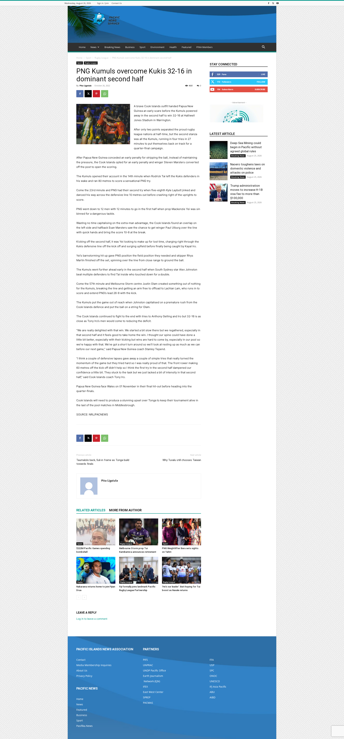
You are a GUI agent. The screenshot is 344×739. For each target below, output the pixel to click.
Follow (261, 81)
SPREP (146, 697)
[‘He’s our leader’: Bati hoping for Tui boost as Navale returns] (181, 570)
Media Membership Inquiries (93, 665)
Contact (80, 659)
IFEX (145, 686)
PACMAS (148, 702)
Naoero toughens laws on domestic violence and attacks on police (247, 168)
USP (212, 665)
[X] (273, 3)
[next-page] (84, 597)
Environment (157, 47)
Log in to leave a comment (91, 618)
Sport (142, 47)
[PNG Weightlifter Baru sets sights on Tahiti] (181, 531)
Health (173, 47)
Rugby (80, 582)
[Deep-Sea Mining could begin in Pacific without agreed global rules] (219, 150)
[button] (263, 47)
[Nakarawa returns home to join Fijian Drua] (95, 570)
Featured (186, 47)
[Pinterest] (96, 93)
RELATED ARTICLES (90, 510)
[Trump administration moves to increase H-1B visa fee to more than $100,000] (219, 193)
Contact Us (117, 3)
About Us (81, 670)
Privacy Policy (84, 676)
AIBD (212, 697)
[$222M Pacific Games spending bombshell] (95, 531)
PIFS (145, 659)
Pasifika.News (84, 726)
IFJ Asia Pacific (218, 686)
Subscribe (260, 89)
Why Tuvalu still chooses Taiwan (182, 460)
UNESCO (215, 681)
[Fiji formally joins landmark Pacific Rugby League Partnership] (138, 570)
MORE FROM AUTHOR (125, 510)
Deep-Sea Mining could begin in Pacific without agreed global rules (246, 147)
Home (82, 47)
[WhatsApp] (104, 93)
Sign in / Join (103, 3)
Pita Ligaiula (86, 85)
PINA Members (204, 47)
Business (130, 47)
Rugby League (102, 57)
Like (263, 74)
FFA (212, 659)
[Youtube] (278, 3)
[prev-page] (78, 597)
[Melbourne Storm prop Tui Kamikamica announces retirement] (138, 531)
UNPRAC (148, 665)
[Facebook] (269, 3)
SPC (212, 670)
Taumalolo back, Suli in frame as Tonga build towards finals (102, 461)
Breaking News (112, 47)
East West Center (153, 692)
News (93, 47)
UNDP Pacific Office (154, 670)
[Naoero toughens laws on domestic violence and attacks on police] (219, 171)
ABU (212, 692)
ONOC (213, 676)
